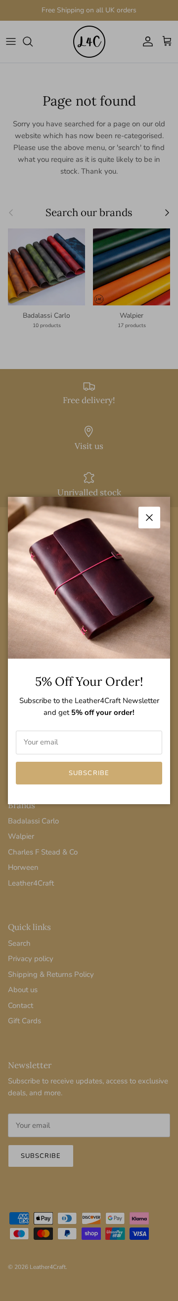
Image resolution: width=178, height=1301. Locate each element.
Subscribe (89, 773)
